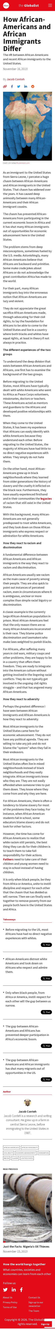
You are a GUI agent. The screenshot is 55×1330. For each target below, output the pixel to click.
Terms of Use (10, 1307)
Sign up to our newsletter (36, 1304)
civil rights (8, 1153)
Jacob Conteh (16, 79)
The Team (34, 1310)
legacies (46, 498)
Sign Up (45, 1324)
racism (6, 1158)
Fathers (8, 859)
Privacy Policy (10, 1302)
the (29, 5)
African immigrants (30, 1147)
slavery (15, 1158)
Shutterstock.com (23, 163)
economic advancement (26, 1153)
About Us (7, 1297)
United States (27, 1158)
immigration (43, 1153)
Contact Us (34, 1297)
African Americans (11, 1147)
